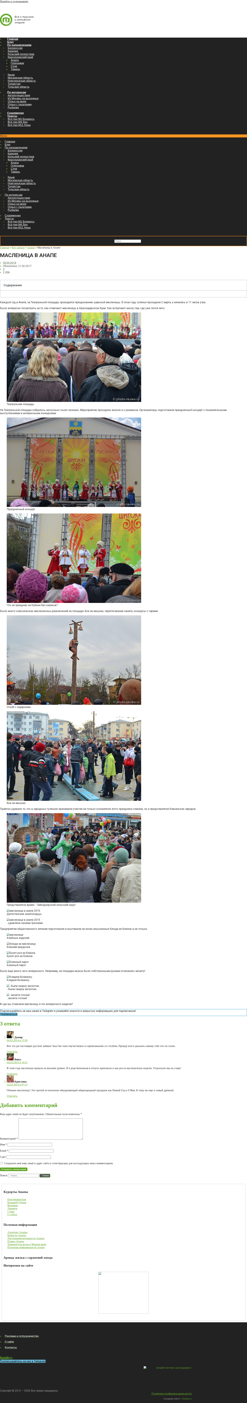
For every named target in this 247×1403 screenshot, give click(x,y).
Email (4, 1150)
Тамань (15, 69)
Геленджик (17, 63)
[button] (123, 135)
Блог (10, 42)
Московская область (20, 77)
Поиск (109, 240)
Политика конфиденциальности (171, 1393)
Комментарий (9, 1138)
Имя (3, 1144)
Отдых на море (17, 101)
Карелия (13, 51)
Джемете (12, 1208)
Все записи (18, 247)
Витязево (12, 1205)
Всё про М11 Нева (19, 125)
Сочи (14, 66)
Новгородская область (22, 80)
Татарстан (14, 83)
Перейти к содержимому (14, 1)
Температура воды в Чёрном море (26, 1244)
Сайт (3, 1156)
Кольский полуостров (21, 54)
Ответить (12, 1051)
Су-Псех (12, 1214)
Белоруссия (15, 48)
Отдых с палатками (20, 104)
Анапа (15, 60)
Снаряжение (15, 113)
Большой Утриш (16, 1202)
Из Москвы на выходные (23, 98)
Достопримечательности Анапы (25, 1238)
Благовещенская (16, 1199)
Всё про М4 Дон (18, 122)
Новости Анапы (16, 1235)
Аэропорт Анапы (17, 1232)
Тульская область (18, 86)
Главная (12, 39)
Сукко (10, 1211)
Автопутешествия (19, 95)
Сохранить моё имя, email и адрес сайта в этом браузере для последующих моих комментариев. (58, 1163)
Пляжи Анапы (15, 1241)
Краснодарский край (20, 57)
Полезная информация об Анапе (26, 1247)
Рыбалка (13, 107)
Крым (11, 74)
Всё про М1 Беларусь (21, 119)
